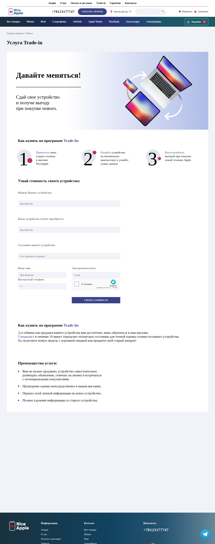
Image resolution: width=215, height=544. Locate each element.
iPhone (30, 21)
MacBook (114, 21)
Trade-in (101, 3)
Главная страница (15, 33)
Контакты (131, 3)
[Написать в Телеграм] (205, 534)
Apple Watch (95, 21)
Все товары (13, 21)
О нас (63, 3)
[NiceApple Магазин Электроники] (23, 11)
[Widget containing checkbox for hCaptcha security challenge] (95, 284)
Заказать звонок (92, 11)
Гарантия (115, 3)
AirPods (77, 21)
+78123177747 (63, 11)
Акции (52, 3)
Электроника (153, 21)
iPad (43, 21)
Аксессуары (133, 21)
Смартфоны (59, 21)
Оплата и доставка (81, 3)
